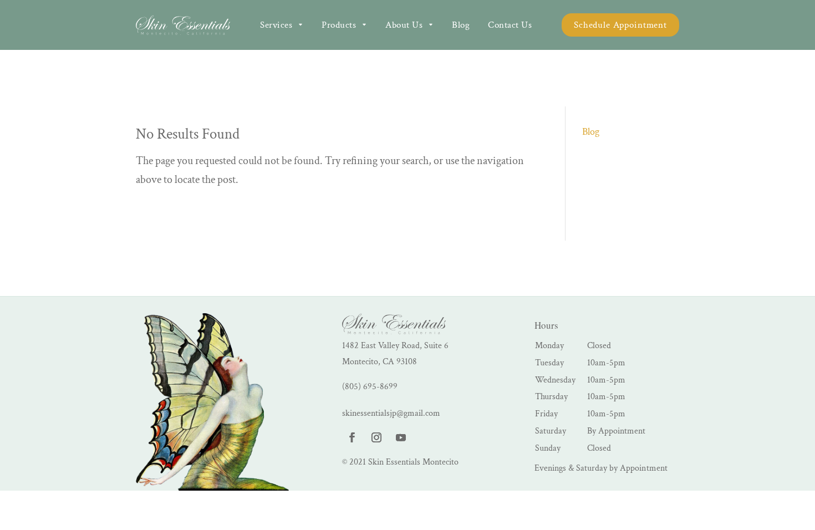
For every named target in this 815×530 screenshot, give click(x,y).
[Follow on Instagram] (376, 437)
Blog (590, 131)
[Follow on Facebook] (352, 437)
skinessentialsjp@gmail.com (391, 413)
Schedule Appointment (620, 25)
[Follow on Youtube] (401, 437)
